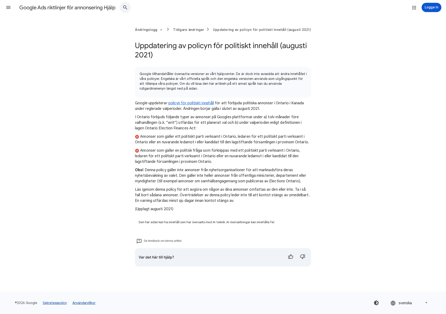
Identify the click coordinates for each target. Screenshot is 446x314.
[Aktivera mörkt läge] (376, 302)
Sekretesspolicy (55, 303)
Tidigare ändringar (188, 30)
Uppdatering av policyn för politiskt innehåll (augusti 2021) (262, 30)
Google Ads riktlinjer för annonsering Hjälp (67, 7)
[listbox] (409, 302)
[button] (8, 7)
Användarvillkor (83, 303)
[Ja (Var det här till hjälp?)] (290, 257)
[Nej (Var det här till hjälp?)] (302, 257)
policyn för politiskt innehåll (191, 103)
